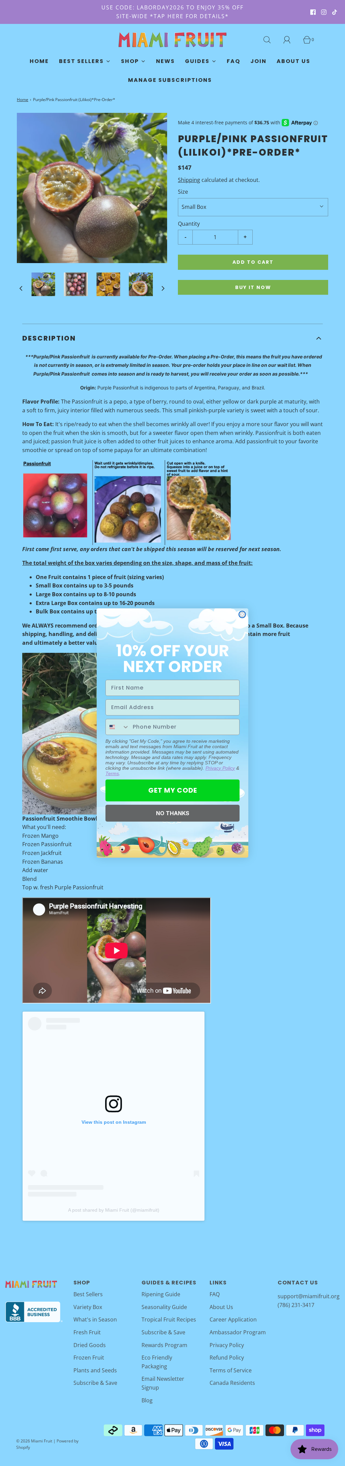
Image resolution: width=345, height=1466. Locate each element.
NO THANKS (172, 813)
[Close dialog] (242, 614)
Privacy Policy (220, 768)
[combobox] (117, 727)
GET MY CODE (172, 790)
